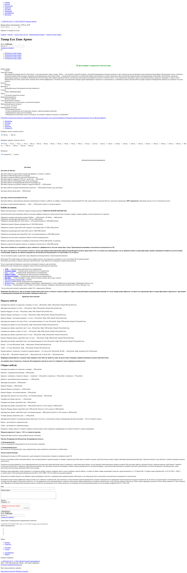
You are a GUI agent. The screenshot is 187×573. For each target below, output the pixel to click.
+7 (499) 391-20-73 (7, 21)
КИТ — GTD (9, 272)
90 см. (60, 144)
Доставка (8, 9)
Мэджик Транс (9, 283)
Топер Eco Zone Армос (53, 34)
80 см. (32, 144)
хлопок (16, 154)
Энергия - (8, 281)
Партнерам (8, 11)
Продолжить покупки (8, 571)
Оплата (7, 124)
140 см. (118, 144)
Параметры (8, 121)
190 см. (5, 135)
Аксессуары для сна (21, 34)
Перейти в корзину (22, 571)
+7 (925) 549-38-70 (19, 21)
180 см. (178, 144)
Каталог (7, 4)
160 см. (148, 144)
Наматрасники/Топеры (37, 34)
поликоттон (7, 154)
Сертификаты (9, 13)
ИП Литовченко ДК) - (15, 279)
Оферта (7, 554)
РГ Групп (8, 285)
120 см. (87, 144)
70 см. (5, 144)
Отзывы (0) (8, 128)
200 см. (13, 135)
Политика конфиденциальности (11, 565)
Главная (7, 2)
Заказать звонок (31, 21)
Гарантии (8, 7)
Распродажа (9, 6)
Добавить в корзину (7, 48)
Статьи (7, 549)
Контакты (8, 14)
